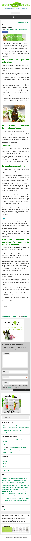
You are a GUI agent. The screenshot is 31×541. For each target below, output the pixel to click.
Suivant (27, 22)
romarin (9, 316)
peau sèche (12, 498)
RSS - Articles (6, 470)
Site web (5, 382)
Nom (4, 371)
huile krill (4, 493)
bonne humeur (23, 482)
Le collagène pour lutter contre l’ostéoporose (12, 430)
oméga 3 (4, 498)
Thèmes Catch (19, 538)
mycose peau (4, 496)
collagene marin (6, 485)
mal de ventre (18, 495)
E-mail (4, 377)
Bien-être (5, 461)
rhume (17, 500)
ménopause (14, 497)
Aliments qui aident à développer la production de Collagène (16, 427)
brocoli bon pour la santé (7, 484)
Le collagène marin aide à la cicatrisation (12, 429)
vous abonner (11, 387)
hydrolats (15, 493)
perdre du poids (19, 498)
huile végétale (9, 493)
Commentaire (6, 353)
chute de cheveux (22, 484)
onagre (8, 498)
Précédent (21, 22)
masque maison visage (25, 495)
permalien (25, 316)
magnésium (4, 495)
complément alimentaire (21, 487)
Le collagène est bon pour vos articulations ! (12, 432)
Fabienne (15, 29)
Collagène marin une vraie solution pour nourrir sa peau (15, 425)
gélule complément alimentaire (16, 489)
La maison (5, 464)
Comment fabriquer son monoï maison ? (17, 446)
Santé (15, 315)
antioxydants (9, 480)
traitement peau (9, 502)
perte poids (26, 498)
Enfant (4, 463)
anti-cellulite (19, 478)
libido (24, 493)
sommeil (20, 500)
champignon (15, 484)
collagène (14, 485)
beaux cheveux (15, 482)
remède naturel (12, 500)
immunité (20, 493)
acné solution (14, 478)
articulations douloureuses (18, 480)
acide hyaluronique (7, 478)
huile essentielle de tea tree (20, 491)
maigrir (8, 495)
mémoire (9, 497)
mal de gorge (13, 495)
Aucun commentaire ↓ (23, 29)
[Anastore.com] (12, 341)
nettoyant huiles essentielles (23, 496)
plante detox (5, 500)
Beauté (4, 460)
